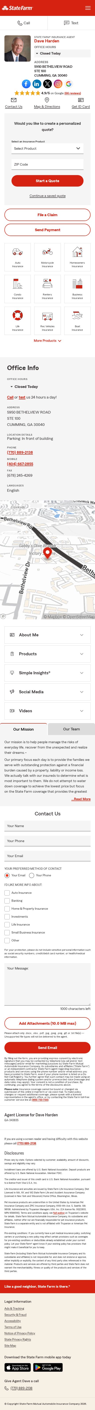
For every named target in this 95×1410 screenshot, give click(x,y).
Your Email (15, 856)
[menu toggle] (88, 8)
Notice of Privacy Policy (19, 1333)
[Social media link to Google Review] (68, 83)
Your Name (15, 826)
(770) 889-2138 (20, 452)
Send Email (47, 1048)
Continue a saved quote (48, 196)
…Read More (81, 799)
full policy (59, 1213)
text (22, 397)
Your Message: (18, 968)
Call (10, 397)
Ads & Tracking (14, 1308)
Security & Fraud (15, 1314)
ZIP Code (21, 164)
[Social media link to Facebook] (26, 83)
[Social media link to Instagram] (58, 83)
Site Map (10, 1345)
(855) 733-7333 (40, 1099)
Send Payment (47, 230)
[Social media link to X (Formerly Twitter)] (47, 83)
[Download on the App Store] (17, 1367)
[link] (24, 8)
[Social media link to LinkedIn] (36, 83)
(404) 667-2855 (20, 464)
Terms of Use (12, 1327)
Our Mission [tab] (23, 729)
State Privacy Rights (17, 1339)
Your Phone (15, 841)
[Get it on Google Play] (48, 1367)
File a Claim (47, 215)
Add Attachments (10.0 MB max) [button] (47, 1023)
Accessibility (12, 1321)
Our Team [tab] (71, 729)
